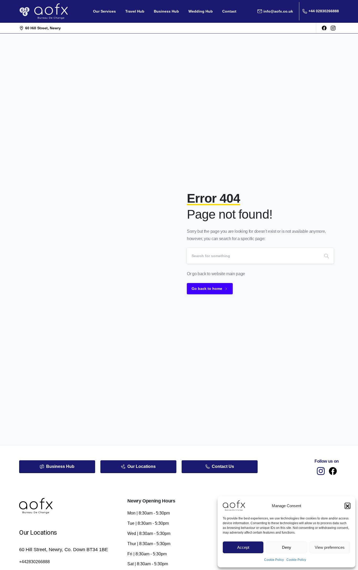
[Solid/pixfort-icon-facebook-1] (333, 471)
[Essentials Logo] (35, 506)
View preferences (330, 547)
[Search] (326, 256)
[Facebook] (324, 28)
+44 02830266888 (323, 11)
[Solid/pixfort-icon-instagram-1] (321, 471)
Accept (243, 547)
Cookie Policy (274, 560)
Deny (286, 547)
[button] (347, 505)
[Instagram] (333, 28)
